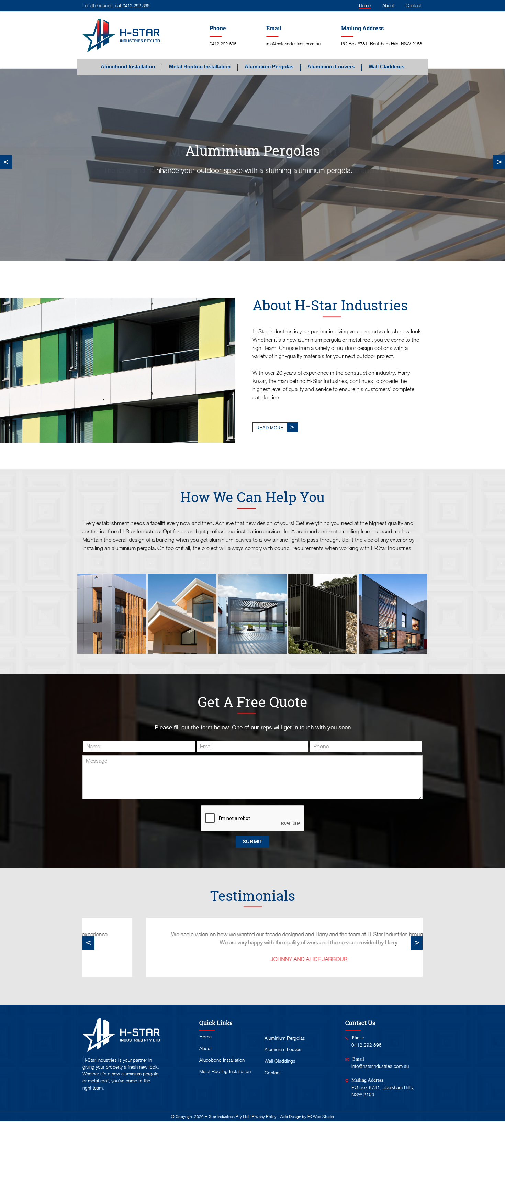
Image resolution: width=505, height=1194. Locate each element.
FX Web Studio (320, 1116)
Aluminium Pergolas (269, 66)
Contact (413, 5)
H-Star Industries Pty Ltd (227, 1116)
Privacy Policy (264, 1116)
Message (96, 761)
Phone (321, 746)
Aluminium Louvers (331, 66)
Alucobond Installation (128, 66)
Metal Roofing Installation (200, 66)
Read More (269, 427)
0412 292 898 (136, 5)
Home (365, 5)
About (388, 5)
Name (93, 746)
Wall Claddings (386, 66)
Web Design (290, 1116)
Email (206, 746)
